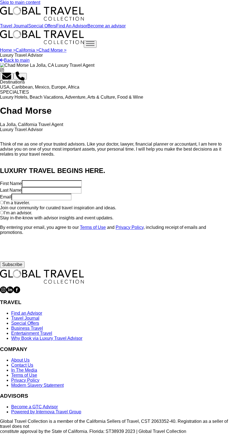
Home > (8, 50)
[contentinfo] (42, 13)
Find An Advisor (71, 25)
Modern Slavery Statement (37, 385)
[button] (6, 76)
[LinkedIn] (10, 291)
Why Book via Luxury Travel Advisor (46, 338)
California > (27, 50)
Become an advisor (106, 25)
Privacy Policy (130, 227)
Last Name (11, 190)
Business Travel (27, 328)
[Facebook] (16, 291)
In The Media (24, 370)
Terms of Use (93, 227)
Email (5, 197)
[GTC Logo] (42, 276)
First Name (11, 183)
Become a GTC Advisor (34, 406)
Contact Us (22, 365)
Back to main (17, 60)
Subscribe (12, 264)
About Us (20, 360)
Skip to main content (20, 2)
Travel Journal (14, 25)
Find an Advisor (26, 313)
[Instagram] (3, 291)
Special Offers (42, 25)
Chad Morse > (52, 50)
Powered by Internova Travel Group (46, 411)
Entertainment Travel (31, 333)
